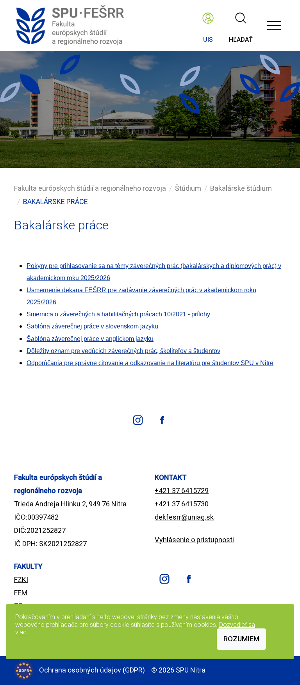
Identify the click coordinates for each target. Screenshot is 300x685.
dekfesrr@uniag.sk (184, 517)
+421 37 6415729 (182, 490)
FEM (21, 593)
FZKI (21, 579)
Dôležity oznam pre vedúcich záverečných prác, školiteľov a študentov (123, 351)
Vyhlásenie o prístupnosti (194, 540)
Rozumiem (241, 639)
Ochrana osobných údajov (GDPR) (92, 670)
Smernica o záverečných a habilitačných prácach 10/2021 (106, 314)
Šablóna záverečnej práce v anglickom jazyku (90, 338)
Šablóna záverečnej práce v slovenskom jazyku (92, 326)
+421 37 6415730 (182, 504)
